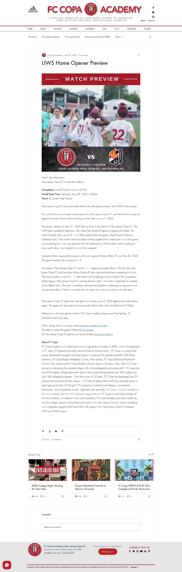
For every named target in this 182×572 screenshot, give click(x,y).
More (118, 37)
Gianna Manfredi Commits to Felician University (90, 487)
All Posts (32, 37)
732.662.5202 (68, 552)
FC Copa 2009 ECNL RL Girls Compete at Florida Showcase (134, 487)
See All (151, 454)
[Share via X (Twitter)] (49, 431)
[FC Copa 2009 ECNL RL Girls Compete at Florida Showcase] (134, 470)
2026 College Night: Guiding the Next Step (47, 487)
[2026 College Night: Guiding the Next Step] (48, 470)
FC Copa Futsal (72, 37)
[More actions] (138, 55)
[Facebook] (153, 7)
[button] (150, 37)
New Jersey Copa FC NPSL (97, 37)
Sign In (143, 20)
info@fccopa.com (52, 552)
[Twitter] (153, 12)
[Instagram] (153, 16)
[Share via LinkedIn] (56, 431)
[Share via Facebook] (43, 431)
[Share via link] (62, 431)
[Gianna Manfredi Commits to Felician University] (91, 470)
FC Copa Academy (51, 37)
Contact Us (151, 20)
